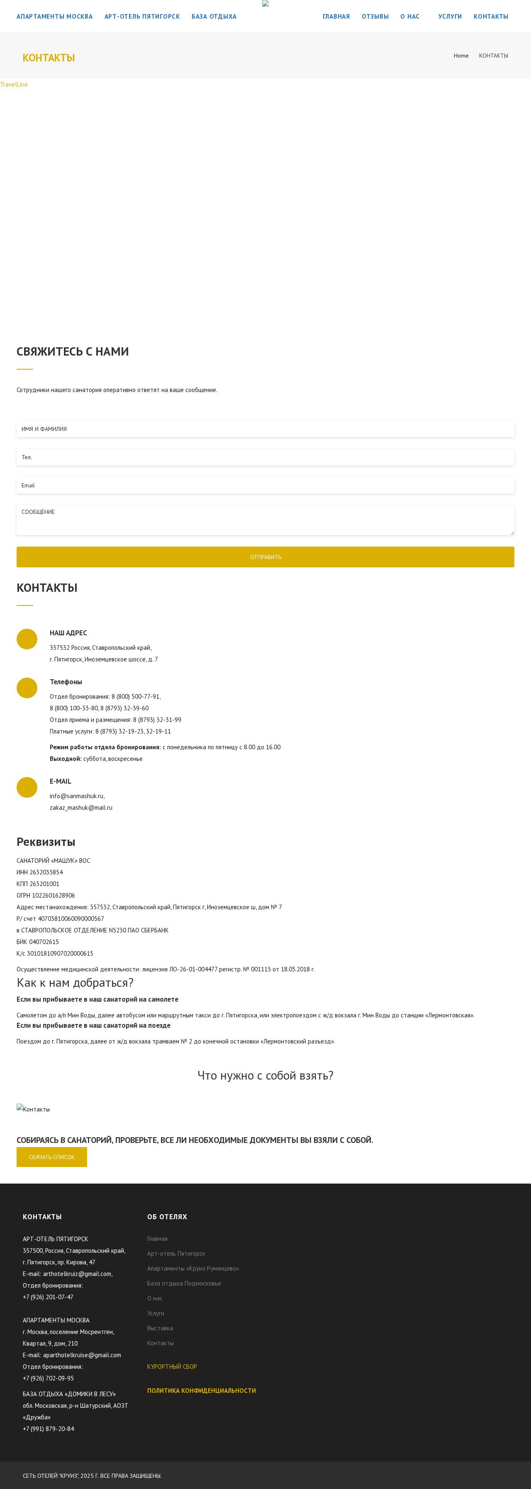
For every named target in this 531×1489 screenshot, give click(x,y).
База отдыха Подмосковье (184, 1283)
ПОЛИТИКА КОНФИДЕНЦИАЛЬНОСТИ (201, 1391)
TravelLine (14, 84)
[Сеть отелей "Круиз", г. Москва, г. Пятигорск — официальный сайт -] (265, 16)
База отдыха (214, 16)
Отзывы (375, 16)
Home (461, 55)
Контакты (491, 16)
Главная (157, 1238)
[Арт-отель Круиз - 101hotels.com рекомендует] (305, 1216)
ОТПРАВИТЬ (265, 557)
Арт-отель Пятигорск (142, 16)
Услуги (450, 16)
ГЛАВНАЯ (336, 16)
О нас (411, 16)
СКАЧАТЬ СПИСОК (52, 1157)
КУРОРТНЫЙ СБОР (172, 1366)
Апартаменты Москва (55, 16)
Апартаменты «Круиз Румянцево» (193, 1268)
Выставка (160, 1328)
